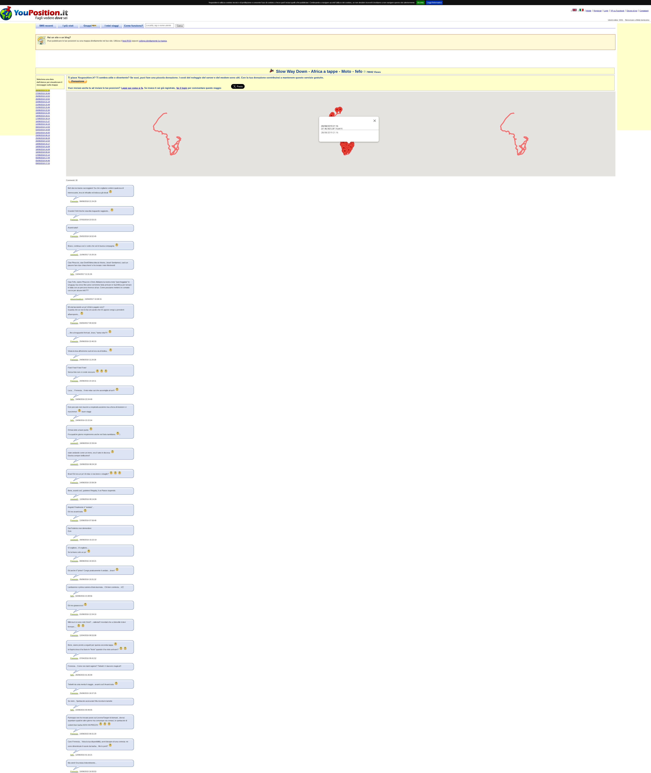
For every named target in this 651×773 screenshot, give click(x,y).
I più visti (68, 25)
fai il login (181, 88)
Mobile (588, 11)
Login (606, 11)
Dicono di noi (632, 11)
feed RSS (126, 41)
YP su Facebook (617, 11)
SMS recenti (46, 25)
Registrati (597, 11)
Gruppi (88, 25)
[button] (348, 151)
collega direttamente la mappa (153, 41)
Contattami (644, 11)
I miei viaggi (112, 25)
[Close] (375, 121)
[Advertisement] (97, 31)
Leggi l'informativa (434, 3)
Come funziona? (133, 25)
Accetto (420, 3)
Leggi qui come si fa (132, 88)
